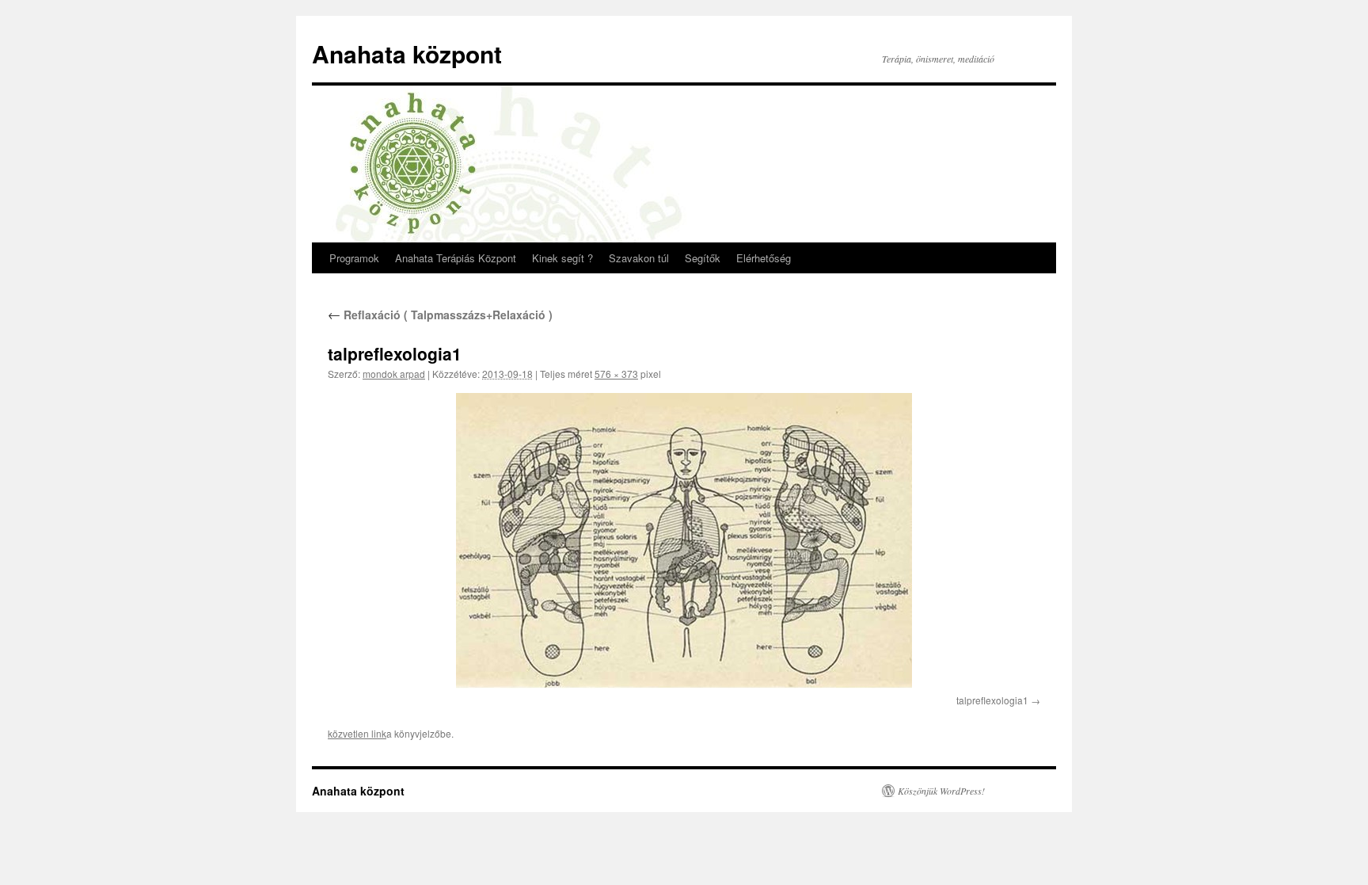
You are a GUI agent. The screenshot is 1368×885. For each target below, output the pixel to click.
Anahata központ (407, 53)
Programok (354, 257)
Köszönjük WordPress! (941, 790)
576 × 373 (616, 373)
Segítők (702, 257)
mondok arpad (394, 373)
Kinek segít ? (562, 257)
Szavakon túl (639, 257)
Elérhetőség (763, 257)
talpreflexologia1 (992, 700)
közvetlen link (357, 733)
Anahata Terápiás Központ (455, 257)
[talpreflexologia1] (684, 541)
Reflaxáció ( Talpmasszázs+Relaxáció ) (440, 314)
